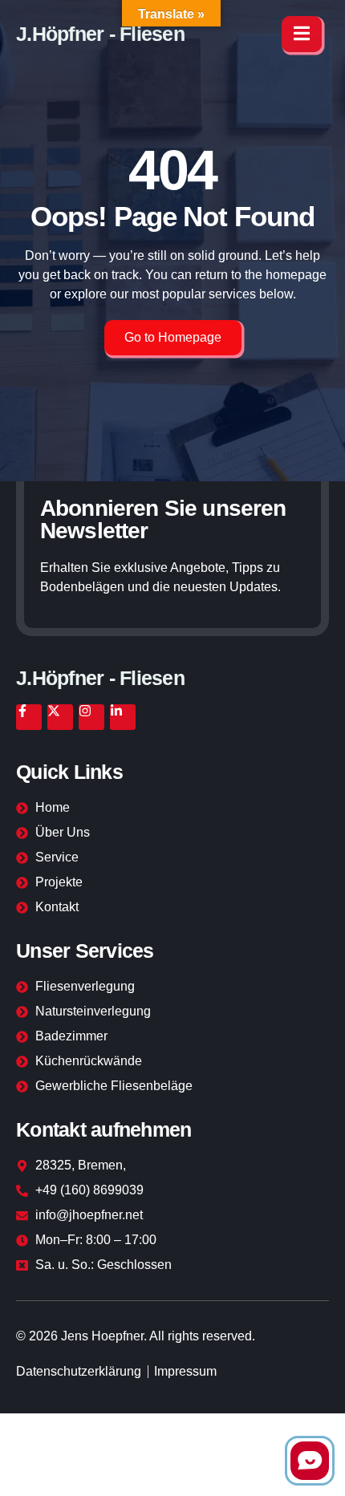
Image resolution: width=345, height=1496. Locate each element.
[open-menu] (302, 34)
